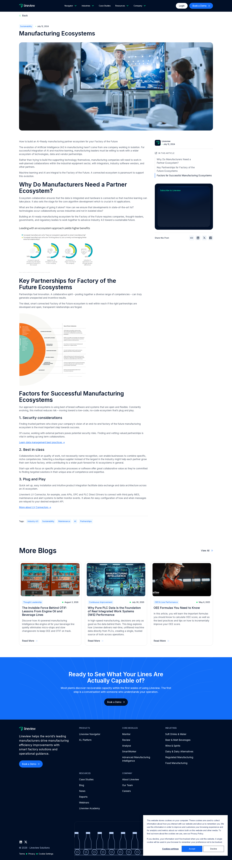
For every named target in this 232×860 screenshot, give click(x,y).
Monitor (126, 734)
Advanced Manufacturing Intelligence (136, 759)
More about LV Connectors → (35, 507)
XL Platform (85, 740)
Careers (126, 791)
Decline (213, 849)
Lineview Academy (89, 808)
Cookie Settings (46, 853)
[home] (27, 6)
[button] (70, 5)
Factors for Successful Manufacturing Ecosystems (184, 175)
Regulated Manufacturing (179, 757)
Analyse (126, 745)
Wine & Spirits (172, 745)
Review (126, 740)
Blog (81, 785)
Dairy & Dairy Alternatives (179, 751)
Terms (22, 853)
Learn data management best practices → (42, 442)
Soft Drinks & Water (175, 734)
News (82, 791)
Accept (192, 849)
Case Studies (104, 5)
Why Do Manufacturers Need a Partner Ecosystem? (174, 161)
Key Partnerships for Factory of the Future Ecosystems (176, 169)
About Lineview (130, 779)
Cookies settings (170, 849)
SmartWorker (129, 751)
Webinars (84, 802)
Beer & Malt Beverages (178, 740)
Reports (83, 796)
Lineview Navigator (89, 734)
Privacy (31, 853)
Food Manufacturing (176, 763)
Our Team (127, 785)
